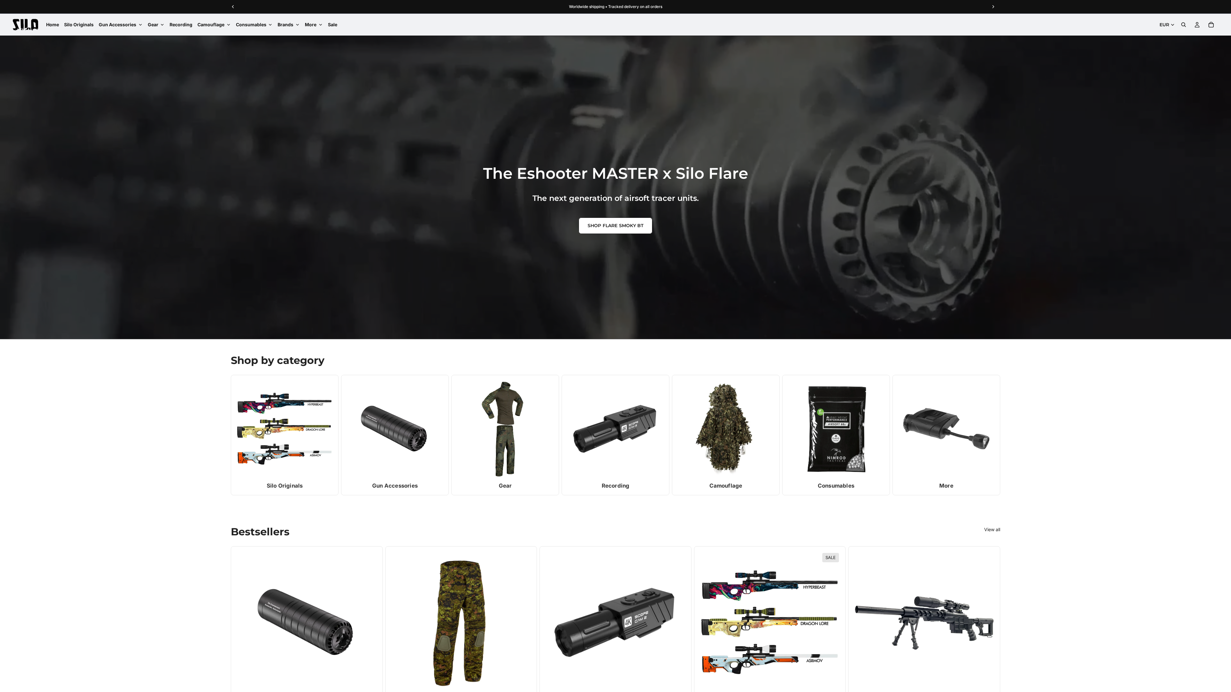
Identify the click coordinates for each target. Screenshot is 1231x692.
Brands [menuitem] (285, 24)
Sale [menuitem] (332, 24)
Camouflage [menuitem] (210, 24)
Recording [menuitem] (181, 24)
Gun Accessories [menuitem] (117, 24)
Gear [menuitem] (153, 24)
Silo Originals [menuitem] (79, 24)
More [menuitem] (310, 24)
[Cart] (1211, 25)
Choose (528, 684)
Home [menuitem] (52, 24)
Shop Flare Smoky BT (616, 225)
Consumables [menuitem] (251, 24)
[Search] (1184, 25)
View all (992, 529)
